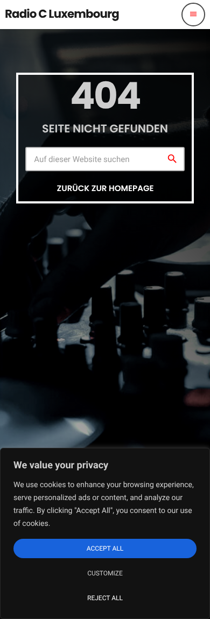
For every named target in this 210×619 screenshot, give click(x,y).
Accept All (105, 548)
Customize (105, 573)
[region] (105, 533)
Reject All (105, 598)
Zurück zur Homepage (105, 188)
